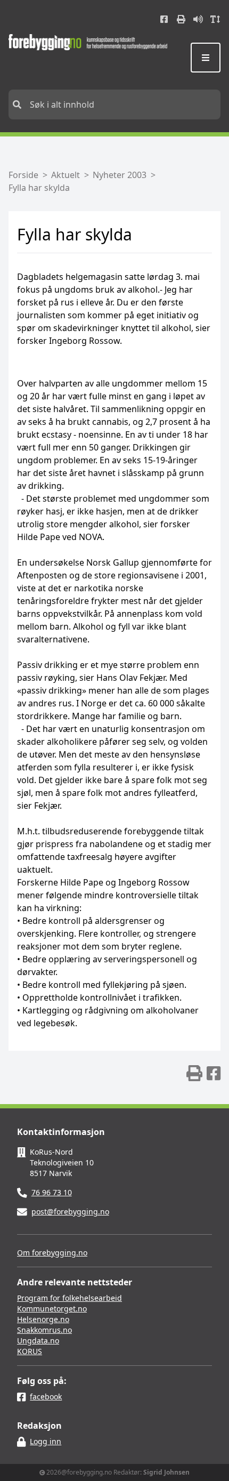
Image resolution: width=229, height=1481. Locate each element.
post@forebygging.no (70, 1211)
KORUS (29, 1351)
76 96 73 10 (51, 1192)
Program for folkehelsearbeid (69, 1298)
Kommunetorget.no (52, 1308)
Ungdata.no (38, 1340)
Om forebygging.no (52, 1252)
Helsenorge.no (43, 1319)
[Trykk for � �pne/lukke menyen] (205, 58)
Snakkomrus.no (44, 1330)
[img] (194, 1073)
